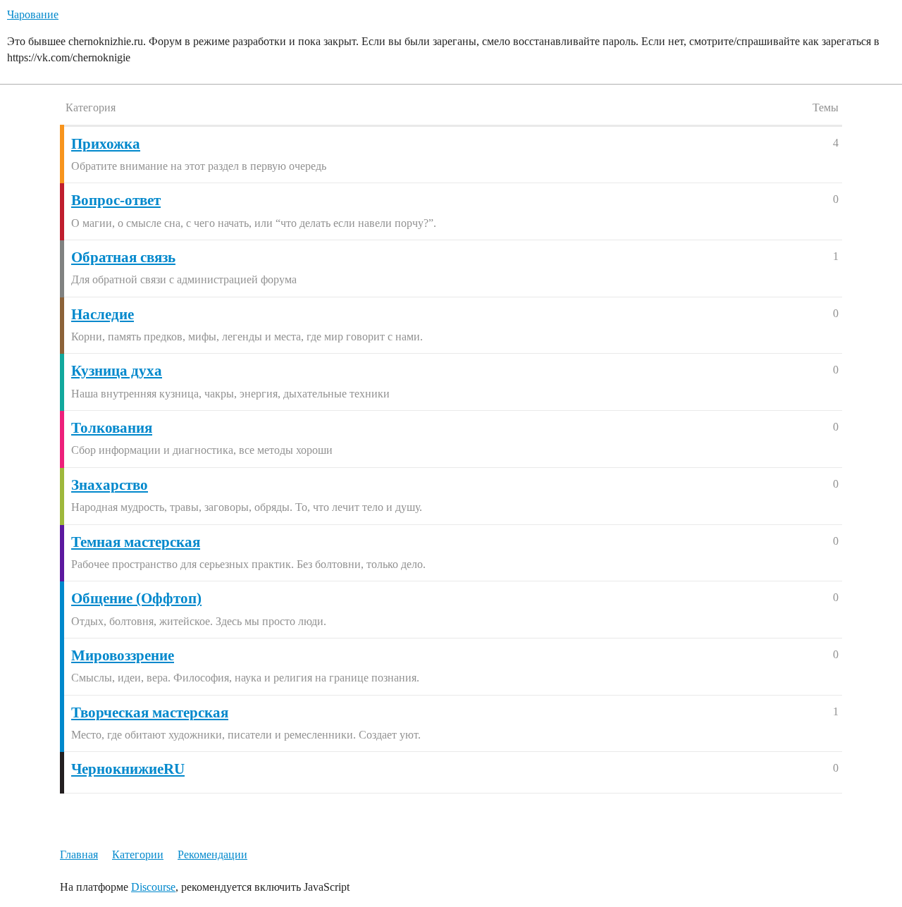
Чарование (32, 14)
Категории (137, 854)
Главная (79, 854)
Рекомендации (212, 854)
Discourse (153, 887)
